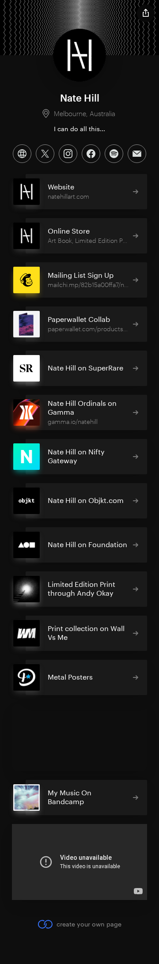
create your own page (89, 924)
